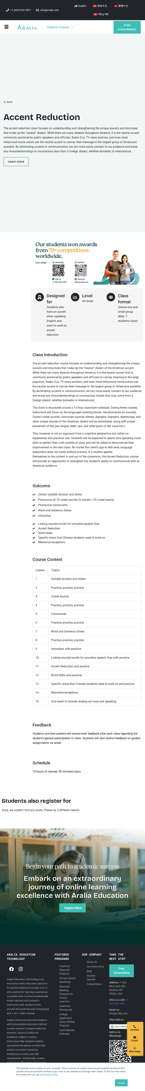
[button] (11, 27)
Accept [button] (121, 1082)
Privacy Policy (50, 1074)
